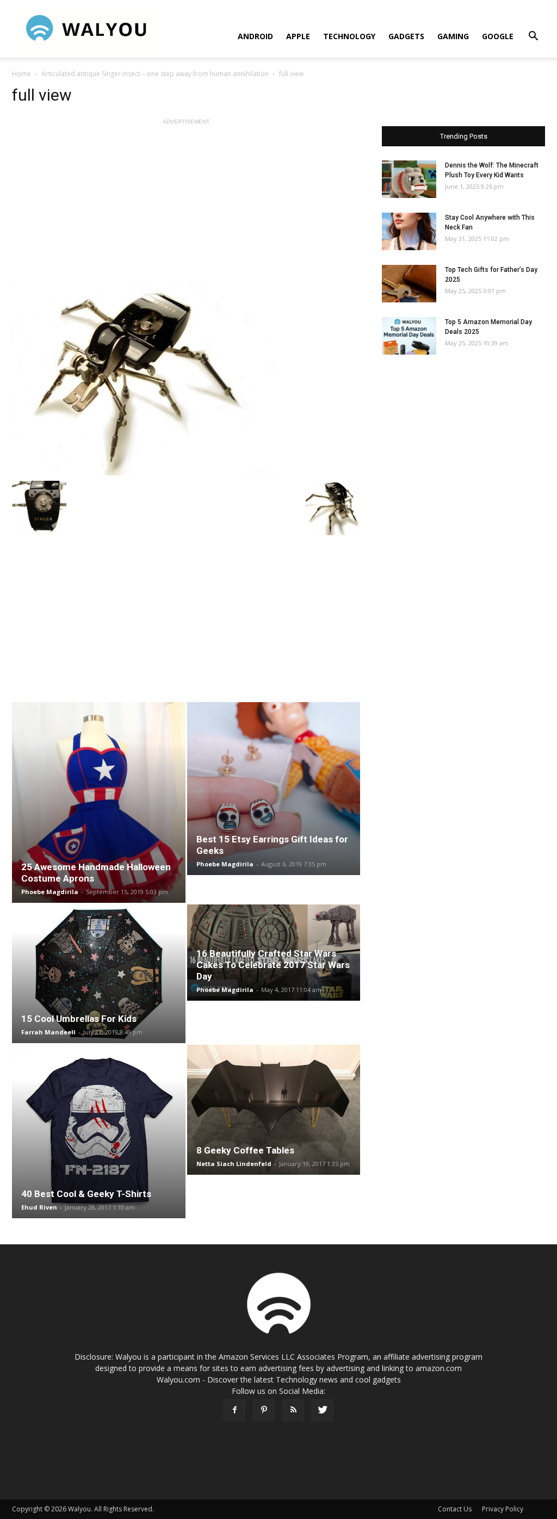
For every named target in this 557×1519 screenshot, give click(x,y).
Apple (298, 36)
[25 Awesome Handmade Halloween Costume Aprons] (98, 802)
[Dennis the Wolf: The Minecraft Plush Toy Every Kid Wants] (409, 179)
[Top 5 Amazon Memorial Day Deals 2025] (409, 336)
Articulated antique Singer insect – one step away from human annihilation (155, 73)
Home (21, 73)
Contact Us (455, 1509)
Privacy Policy (502, 1509)
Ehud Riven (39, 1207)
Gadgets (406, 36)
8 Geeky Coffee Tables (245, 1150)
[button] (533, 37)
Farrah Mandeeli (48, 1032)
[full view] (186, 377)
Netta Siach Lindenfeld (233, 1164)
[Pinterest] (264, 1410)
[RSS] (293, 1410)
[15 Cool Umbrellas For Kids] (98, 973)
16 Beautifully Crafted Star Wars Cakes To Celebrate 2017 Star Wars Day (273, 965)
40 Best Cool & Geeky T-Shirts (86, 1193)
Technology (349, 36)
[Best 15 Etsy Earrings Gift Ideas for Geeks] (274, 788)
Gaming (453, 36)
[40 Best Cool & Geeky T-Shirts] (98, 1131)
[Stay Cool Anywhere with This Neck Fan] (409, 231)
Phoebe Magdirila (49, 892)
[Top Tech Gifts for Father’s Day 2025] (409, 283)
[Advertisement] (186, 203)
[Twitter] (322, 1410)
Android (255, 36)
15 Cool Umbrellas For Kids (79, 1018)
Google (497, 36)
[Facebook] (234, 1410)
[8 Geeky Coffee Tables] (274, 1110)
